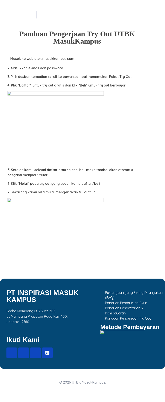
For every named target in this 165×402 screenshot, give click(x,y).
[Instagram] (23, 352)
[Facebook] (11, 352)
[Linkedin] (35, 352)
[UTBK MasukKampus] (14, 13)
